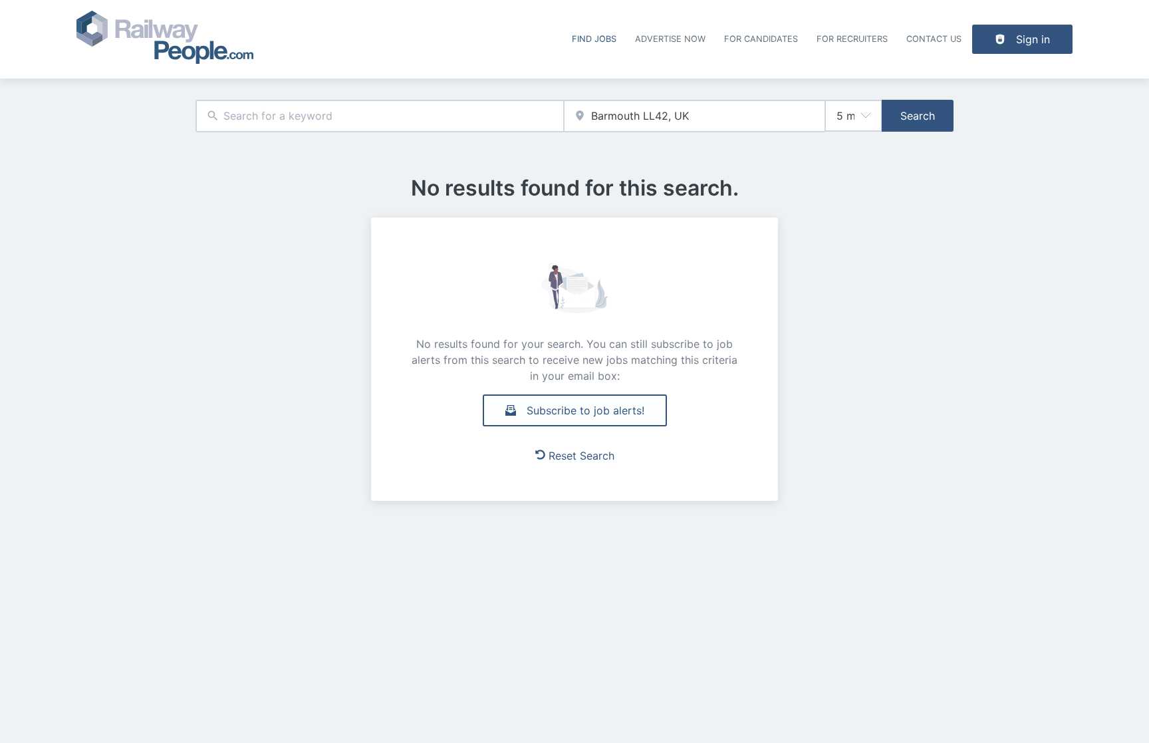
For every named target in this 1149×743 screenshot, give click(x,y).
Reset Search (581, 455)
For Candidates (761, 39)
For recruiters (852, 39)
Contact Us (933, 39)
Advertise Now (670, 39)
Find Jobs (594, 39)
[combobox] (379, 116)
